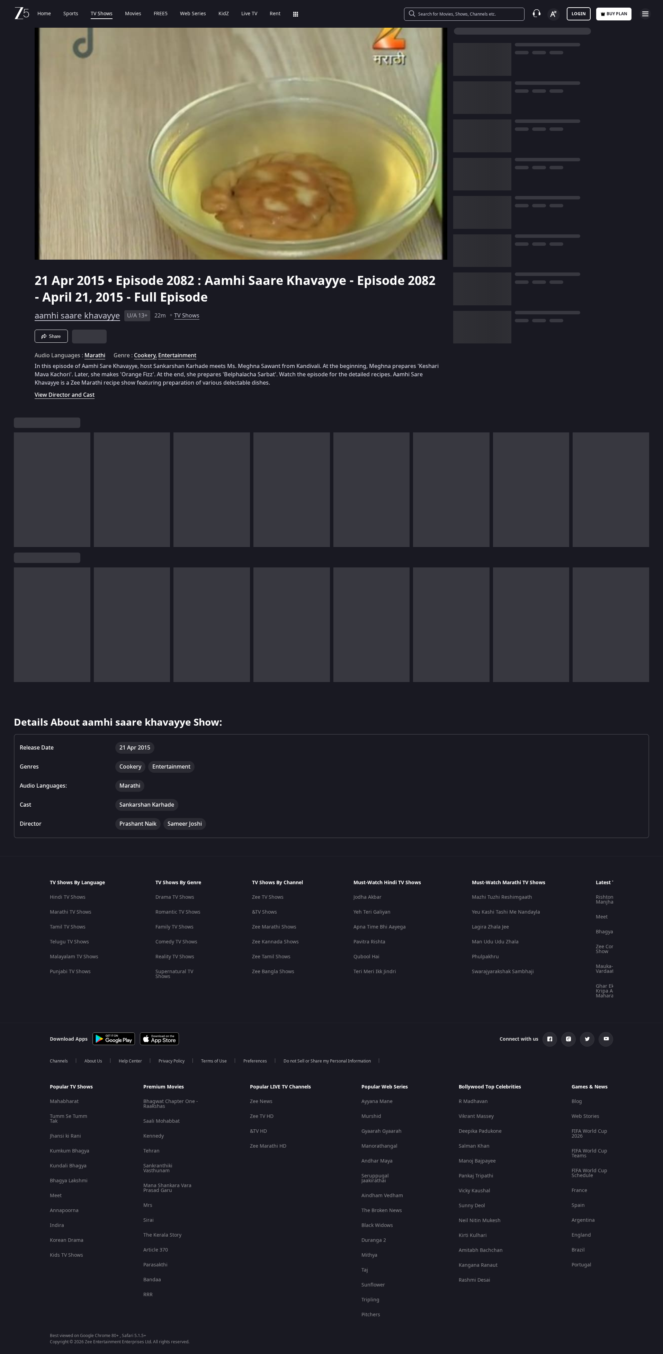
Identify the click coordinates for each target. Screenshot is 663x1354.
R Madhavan (473, 1101)
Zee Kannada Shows (275, 941)
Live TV (249, 13)
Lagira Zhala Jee (490, 927)
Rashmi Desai (474, 1280)
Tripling (370, 1299)
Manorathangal (379, 1146)
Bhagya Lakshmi (69, 1180)
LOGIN (579, 14)
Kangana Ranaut (478, 1265)
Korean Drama (66, 1240)
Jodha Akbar (367, 897)
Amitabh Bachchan (481, 1250)
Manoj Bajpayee (477, 1161)
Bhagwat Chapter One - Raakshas (170, 1104)
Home (44, 13)
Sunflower (373, 1285)
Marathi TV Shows (70, 912)
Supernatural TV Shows (174, 974)
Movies (133, 13)
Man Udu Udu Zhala (495, 941)
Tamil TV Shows (68, 927)
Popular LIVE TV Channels (280, 1087)
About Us (93, 1061)
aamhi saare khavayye (77, 316)
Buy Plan (617, 14)
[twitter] (587, 1039)
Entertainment (177, 355)
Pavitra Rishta (369, 941)
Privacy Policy (172, 1061)
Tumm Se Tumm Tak (68, 1119)
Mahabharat (64, 1101)
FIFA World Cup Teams (589, 1153)
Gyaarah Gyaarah (381, 1131)
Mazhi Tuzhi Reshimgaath (502, 897)
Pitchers (370, 1314)
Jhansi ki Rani (65, 1136)
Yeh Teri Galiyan (372, 912)
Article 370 (155, 1250)
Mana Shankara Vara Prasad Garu (167, 1188)
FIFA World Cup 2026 (589, 1134)
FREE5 (161, 13)
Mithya (369, 1255)
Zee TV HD (262, 1116)
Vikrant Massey (476, 1116)
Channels (59, 1061)
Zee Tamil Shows (271, 956)
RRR (148, 1294)
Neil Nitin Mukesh (480, 1220)
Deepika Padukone (480, 1131)
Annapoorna (64, 1210)
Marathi (94, 355)
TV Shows (102, 13)
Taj (364, 1270)
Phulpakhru (485, 956)
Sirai (148, 1220)
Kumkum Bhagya (69, 1151)
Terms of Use (214, 1061)
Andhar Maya (377, 1161)
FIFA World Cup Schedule (589, 1173)
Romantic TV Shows (177, 912)
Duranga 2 (373, 1240)
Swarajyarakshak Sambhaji (503, 971)
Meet (602, 917)
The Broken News (381, 1210)
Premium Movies (163, 1087)
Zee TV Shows (268, 897)
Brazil (578, 1250)
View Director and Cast (65, 395)
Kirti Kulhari (473, 1235)
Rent (275, 13)
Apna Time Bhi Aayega (379, 927)
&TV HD (258, 1131)
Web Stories (585, 1116)
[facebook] (550, 1039)
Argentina (583, 1220)
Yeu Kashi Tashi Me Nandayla (506, 912)
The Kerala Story (162, 1235)
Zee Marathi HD (268, 1146)
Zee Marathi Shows (274, 927)
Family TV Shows (174, 927)
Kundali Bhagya (68, 1165)
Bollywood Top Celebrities (490, 1087)
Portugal (581, 1264)
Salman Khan (474, 1146)
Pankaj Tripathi (476, 1176)
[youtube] (606, 1039)
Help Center (130, 1061)
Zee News (261, 1101)
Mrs (147, 1205)
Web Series (193, 13)
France (579, 1190)
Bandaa (152, 1279)
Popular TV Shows (71, 1087)
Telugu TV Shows (69, 941)
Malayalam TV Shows (74, 956)
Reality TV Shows (174, 956)
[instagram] (568, 1039)
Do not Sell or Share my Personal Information (327, 1061)
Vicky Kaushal (474, 1190)
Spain (578, 1205)
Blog (577, 1101)
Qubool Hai (366, 956)
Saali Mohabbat (161, 1121)
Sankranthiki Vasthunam (157, 1168)
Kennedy (153, 1136)
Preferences (255, 1061)
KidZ (223, 13)
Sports (70, 13)
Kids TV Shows (66, 1255)
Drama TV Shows (174, 897)
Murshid (371, 1116)
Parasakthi (155, 1264)
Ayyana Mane (377, 1101)
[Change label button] (553, 14)
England (581, 1235)
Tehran (151, 1151)
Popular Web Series (384, 1087)
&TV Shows (264, 912)
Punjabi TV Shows (70, 971)
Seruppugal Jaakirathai (375, 1178)
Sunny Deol (472, 1205)
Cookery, (145, 355)
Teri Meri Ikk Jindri (374, 971)
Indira (57, 1225)
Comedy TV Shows (176, 941)
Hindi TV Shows (68, 897)
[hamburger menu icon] (645, 13)
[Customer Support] (536, 14)
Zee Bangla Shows (273, 971)
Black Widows (377, 1225)
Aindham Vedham (382, 1195)
